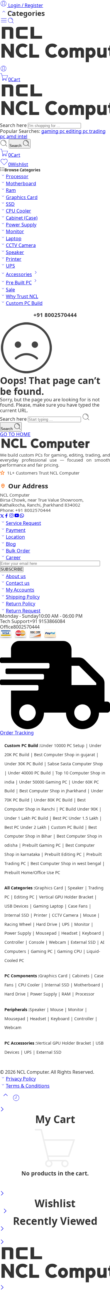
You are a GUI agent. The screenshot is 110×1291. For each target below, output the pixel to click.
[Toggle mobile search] (11, 22)
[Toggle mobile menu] (4, 22)
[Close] (2, 1109)
